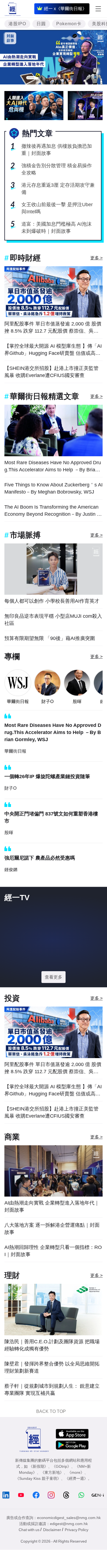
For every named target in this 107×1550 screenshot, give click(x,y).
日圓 (41, 23)
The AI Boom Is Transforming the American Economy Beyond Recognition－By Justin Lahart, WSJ (53, 511)
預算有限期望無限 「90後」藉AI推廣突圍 (49, 638)
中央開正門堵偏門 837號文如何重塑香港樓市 (51, 817)
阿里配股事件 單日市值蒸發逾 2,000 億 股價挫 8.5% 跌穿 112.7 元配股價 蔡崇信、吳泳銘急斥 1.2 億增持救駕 (52, 328)
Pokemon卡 (68, 23)
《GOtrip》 (61, 1466)
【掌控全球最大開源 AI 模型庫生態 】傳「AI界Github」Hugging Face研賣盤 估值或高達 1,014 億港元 (53, 350)
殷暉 (77, 701)
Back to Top (51, 1411)
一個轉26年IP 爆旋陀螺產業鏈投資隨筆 (47, 776)
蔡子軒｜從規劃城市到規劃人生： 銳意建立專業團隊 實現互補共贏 (52, 1389)
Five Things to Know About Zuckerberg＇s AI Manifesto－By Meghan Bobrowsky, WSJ (53, 488)
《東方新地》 (52, 1472)
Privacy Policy (76, 1530)
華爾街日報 (18, 701)
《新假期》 (38, 1466)
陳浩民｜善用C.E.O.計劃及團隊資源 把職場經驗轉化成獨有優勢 (52, 1345)
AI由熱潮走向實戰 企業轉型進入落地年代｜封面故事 (51, 1206)
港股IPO (17, 23)
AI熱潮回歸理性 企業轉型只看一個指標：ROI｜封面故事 (53, 1251)
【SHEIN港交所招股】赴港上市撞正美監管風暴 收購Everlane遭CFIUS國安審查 (51, 371)
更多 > (96, 258)
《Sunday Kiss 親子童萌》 (38, 1478)
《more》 (75, 1472)
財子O (47, 701)
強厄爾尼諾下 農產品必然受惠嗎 (39, 858)
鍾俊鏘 (11, 869)
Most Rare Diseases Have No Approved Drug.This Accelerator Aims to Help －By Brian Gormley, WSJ (52, 466)
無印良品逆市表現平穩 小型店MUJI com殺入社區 (53, 619)
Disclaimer (52, 1530)
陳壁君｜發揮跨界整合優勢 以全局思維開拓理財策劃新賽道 (52, 1367)
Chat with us (29, 1530)
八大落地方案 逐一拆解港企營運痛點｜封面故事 (52, 1228)
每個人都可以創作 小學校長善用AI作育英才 (51, 601)
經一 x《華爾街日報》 (65, 8)
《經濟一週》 (76, 1478)
